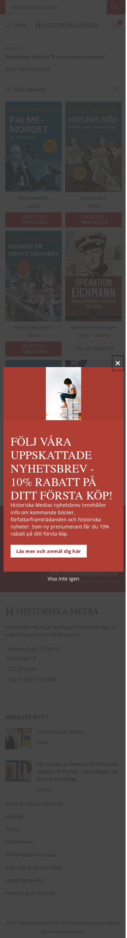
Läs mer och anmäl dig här (48, 551)
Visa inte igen (63, 578)
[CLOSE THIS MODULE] (117, 363)
